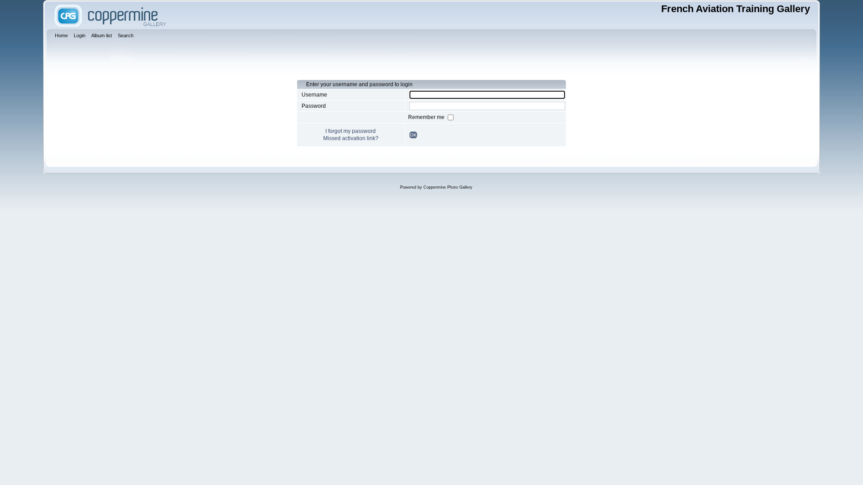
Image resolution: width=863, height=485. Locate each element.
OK (413, 134)
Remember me (427, 117)
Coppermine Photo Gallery (447, 187)
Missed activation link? (350, 138)
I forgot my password (350, 131)
